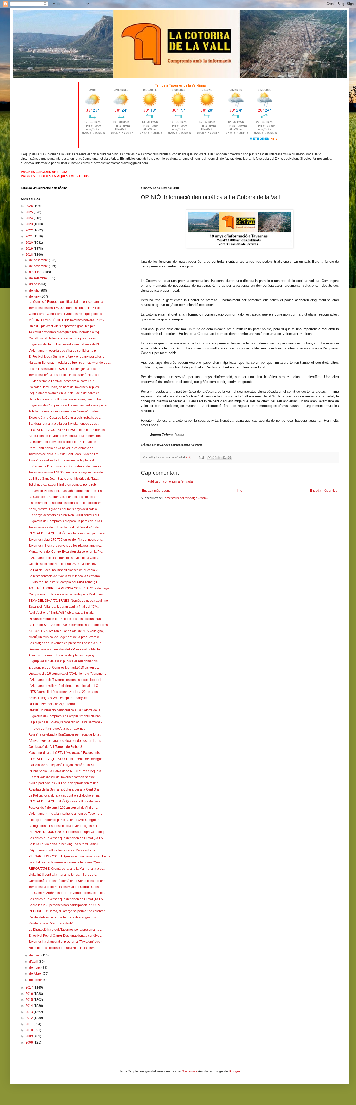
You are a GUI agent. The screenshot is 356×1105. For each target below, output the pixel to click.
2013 (30, 1012)
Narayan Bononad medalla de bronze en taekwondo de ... (70, 363)
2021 (30, 236)
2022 (30, 230)
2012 (30, 1018)
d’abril (34, 962)
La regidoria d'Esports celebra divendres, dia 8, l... (64, 826)
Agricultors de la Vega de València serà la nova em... (66, 436)
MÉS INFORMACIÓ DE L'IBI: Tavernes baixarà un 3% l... (68, 320)
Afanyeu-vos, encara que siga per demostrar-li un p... (66, 741)
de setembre (38, 278)
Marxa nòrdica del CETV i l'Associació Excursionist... (66, 753)
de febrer (36, 974)
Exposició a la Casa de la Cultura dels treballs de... (65, 417)
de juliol (35, 290)
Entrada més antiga (323, 490)
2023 (30, 224)
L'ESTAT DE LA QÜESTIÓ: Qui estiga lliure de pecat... (66, 801)
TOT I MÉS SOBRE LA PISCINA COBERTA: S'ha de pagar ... (71, 588)
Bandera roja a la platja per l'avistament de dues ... (64, 423)
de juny (34, 296)
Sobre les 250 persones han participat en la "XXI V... (65, 905)
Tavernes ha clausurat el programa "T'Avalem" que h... (67, 941)
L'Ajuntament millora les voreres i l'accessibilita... (63, 850)
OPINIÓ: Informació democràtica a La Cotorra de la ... (66, 710)
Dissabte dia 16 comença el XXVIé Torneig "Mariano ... (67, 673)
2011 (30, 1024)
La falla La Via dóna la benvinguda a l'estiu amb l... (65, 844)
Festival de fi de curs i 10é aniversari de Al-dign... (63, 808)
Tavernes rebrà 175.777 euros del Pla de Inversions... (66, 539)
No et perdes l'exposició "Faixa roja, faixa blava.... (64, 948)
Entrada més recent (156, 490)
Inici (240, 490)
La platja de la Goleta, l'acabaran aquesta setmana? (65, 722)
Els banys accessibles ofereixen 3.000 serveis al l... (65, 515)
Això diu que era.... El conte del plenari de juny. (62, 655)
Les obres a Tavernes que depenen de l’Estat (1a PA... (67, 899)
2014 (30, 1006)
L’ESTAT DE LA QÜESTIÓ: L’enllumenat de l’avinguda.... (68, 759)
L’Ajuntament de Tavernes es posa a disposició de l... (66, 680)
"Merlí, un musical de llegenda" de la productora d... (65, 637)
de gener (36, 980)
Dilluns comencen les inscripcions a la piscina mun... (66, 619)
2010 (30, 1030)
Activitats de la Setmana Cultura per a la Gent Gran (65, 789)
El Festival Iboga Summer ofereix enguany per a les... (66, 357)
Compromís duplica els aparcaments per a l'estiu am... (67, 594)
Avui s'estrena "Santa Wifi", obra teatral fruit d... (61, 612)
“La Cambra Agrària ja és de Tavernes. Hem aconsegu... (68, 893)
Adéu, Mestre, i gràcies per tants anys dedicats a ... (64, 509)
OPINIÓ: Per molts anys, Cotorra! (52, 704)
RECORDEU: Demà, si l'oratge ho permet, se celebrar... (68, 911)
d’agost (34, 284)
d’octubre (36, 272)
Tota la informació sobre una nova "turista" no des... (65, 411)
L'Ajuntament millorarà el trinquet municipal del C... (65, 686)
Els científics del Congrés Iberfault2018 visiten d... (64, 667)
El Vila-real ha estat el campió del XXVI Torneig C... (65, 582)
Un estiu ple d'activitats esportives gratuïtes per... (63, 326)
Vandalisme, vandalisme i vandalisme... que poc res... (66, 314)
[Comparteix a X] (219, 457)
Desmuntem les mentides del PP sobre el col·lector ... (66, 649)
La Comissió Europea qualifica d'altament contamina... (67, 302)
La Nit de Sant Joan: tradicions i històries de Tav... (64, 478)
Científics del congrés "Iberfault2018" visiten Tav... (64, 564)
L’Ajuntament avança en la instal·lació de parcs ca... (65, 393)
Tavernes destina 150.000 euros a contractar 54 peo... (67, 308)
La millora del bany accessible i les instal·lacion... (64, 442)
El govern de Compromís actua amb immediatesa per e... (69, 405)
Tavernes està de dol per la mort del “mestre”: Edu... (65, 527)
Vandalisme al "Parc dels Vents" (51, 923)
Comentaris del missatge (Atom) (185, 498)
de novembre (39, 266)
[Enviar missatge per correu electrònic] (201, 457)
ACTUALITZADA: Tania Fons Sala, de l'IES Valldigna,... (67, 631)
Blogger (234, 1071)
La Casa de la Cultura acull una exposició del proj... (65, 497)
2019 (30, 248)
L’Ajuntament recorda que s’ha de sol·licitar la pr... (64, 351)
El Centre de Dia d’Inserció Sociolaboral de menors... (66, 466)
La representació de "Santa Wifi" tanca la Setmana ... (66, 576)
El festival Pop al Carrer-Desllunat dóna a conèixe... (65, 935)
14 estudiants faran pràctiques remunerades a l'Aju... (66, 332)
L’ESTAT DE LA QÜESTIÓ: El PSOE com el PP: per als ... (68, 430)
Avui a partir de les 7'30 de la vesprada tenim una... (65, 783)
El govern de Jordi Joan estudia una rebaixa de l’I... (65, 344)
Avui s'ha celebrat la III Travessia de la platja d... (62, 460)
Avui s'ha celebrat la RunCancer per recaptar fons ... (65, 734)
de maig (35, 955)
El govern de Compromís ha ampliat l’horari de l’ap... (66, 716)
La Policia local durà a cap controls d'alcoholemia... (65, 795)
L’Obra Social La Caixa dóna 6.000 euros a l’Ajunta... (66, 771)
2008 (30, 1042)
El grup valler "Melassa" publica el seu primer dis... (64, 661)
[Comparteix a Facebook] (224, 457)
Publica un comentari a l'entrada (170, 481)
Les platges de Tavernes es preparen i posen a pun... (66, 643)
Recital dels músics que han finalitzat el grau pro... (64, 917)
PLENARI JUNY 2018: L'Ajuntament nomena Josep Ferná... (71, 856)
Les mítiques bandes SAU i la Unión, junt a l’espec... (65, 369)
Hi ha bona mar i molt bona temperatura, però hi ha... (66, 399)
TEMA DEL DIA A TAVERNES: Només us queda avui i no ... (70, 600)
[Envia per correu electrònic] (209, 457)
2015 (30, 1000)
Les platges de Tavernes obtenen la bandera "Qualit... (67, 862)
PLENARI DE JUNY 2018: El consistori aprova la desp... (68, 832)
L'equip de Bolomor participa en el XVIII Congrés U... (66, 820)
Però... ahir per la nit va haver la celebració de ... (63, 448)
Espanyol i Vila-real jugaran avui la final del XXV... (64, 606)
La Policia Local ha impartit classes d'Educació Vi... (65, 570)
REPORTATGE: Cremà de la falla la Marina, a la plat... (67, 869)
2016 (30, 994)
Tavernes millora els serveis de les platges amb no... (65, 545)
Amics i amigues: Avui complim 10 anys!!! (58, 698)
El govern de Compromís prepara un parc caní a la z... (67, 521)
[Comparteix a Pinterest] (229, 457)
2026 (30, 206)
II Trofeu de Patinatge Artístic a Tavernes (57, 728)
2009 (30, 1036)
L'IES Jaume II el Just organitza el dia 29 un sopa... (64, 692)
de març (35, 968)
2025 (30, 212)
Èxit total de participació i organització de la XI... (62, 765)
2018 (30, 254)
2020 (30, 242)
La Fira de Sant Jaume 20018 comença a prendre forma (68, 625)
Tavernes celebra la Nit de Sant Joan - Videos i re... (65, 454)
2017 (30, 987)
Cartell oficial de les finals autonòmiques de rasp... (64, 338)
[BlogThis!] (214, 457)
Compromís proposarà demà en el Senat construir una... (68, 881)
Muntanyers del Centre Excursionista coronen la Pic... (66, 551)
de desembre (39, 260)
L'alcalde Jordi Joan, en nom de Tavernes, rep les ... (65, 387)
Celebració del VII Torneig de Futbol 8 (55, 747)
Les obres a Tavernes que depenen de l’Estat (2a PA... (67, 838)
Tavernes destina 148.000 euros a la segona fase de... (67, 472)
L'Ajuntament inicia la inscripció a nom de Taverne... (65, 814)
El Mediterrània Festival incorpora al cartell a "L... (63, 381)
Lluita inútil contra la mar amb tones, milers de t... (63, 874)
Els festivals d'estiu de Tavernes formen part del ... (64, 777)
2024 (30, 218)
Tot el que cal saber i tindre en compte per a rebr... (64, 484)
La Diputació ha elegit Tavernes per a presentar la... (65, 929)
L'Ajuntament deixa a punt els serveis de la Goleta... (65, 558)
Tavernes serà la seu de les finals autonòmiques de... (66, 375)
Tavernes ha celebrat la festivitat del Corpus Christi (64, 887)
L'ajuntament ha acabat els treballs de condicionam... (66, 503)
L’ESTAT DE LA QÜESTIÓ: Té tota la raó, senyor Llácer (67, 533)
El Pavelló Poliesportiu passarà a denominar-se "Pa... (66, 491)
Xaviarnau (189, 1071)
